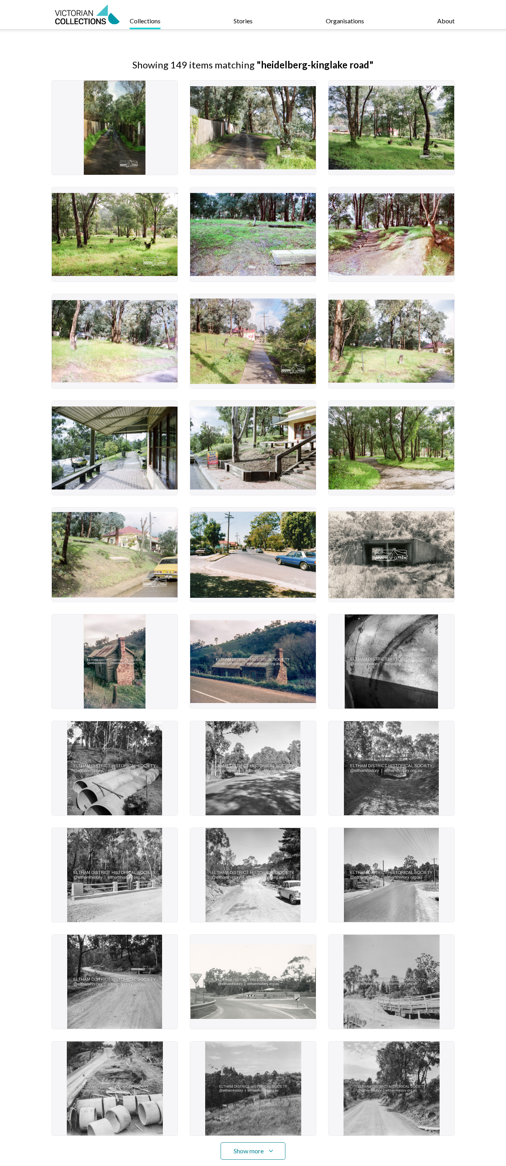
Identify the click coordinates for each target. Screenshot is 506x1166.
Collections (145, 21)
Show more (249, 1151)
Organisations (345, 21)
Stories (243, 21)
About (446, 21)
